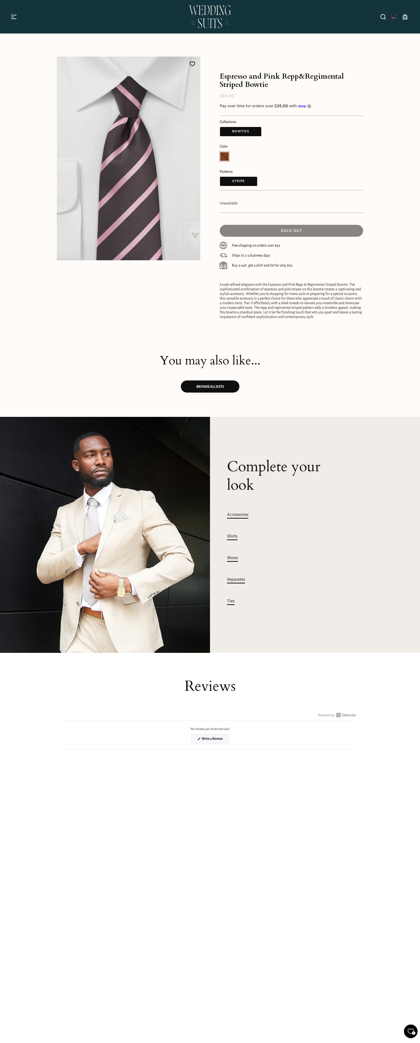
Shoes (232, 557)
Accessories (237, 514)
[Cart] (405, 16)
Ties (231, 600)
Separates (236, 579)
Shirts (232, 536)
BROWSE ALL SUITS (210, 386)
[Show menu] (14, 16)
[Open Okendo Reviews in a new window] (337, 715)
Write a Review (215, 740)
